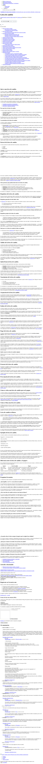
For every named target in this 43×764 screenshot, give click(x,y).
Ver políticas (5, 762)
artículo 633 (11, 321)
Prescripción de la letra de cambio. (9, 46)
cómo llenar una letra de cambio (23, 274)
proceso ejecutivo (38, 392)
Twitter (5, 575)
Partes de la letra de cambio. (8, 31)
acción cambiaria (15, 400)
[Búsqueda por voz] (14, 10)
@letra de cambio (18, 639)
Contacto (4, 757)
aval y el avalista (39, 328)
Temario (4, 756)
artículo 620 (12, 230)
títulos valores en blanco (29, 430)
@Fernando (17, 725)
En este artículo (3, 26)
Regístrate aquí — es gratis (5, 595)
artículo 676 (12, 178)
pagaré (1, 474)
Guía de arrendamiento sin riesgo (8, 562)
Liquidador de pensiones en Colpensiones (10, 104)
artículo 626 (16, 127)
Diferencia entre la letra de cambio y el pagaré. (11, 51)
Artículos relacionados (7, 64)
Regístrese (2, 620)
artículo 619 (17, 94)
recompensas (15, 591)
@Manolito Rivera (18, 700)
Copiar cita (2, 602)
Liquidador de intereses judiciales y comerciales (11, 559)
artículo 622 (11, 415)
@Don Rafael (19, 686)
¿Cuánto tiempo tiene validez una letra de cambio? (14, 56)
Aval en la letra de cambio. (7, 42)
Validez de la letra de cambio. (8, 37)
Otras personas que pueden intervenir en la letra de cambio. (15, 32)
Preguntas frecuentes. (6, 52)
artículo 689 (29, 294)
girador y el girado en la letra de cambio (13, 180)
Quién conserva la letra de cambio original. (12, 44)
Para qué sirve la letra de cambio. (11, 29)
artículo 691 (14, 334)
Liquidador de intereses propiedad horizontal (10, 105)
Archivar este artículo (4, 603)
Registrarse (7, 7)
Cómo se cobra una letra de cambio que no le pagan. (12, 47)
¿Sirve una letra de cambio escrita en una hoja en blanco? (15, 55)
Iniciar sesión (7, 6)
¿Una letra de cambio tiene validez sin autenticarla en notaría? (16, 54)
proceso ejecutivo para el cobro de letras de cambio (23, 399)
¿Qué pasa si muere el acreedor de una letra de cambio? (14, 61)
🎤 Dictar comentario (13, 618)
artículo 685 (29, 295)
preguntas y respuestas (22, 588)
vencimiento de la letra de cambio (21, 290)
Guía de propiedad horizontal (8, 560)
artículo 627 (40, 133)
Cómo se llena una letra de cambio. (9, 48)
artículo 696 (31, 348)
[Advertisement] (21, 79)
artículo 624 (8, 126)
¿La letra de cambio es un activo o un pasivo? (13, 62)
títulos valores (6, 96)
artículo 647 (37, 130)
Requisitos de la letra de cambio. (8, 33)
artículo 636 (13, 327)
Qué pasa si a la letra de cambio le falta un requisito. (14, 36)
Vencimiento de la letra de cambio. (9, 39)
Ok (1, 762)
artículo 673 (31, 279)
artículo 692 (39, 341)
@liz (18, 747)
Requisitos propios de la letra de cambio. (12, 35)
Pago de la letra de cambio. (7, 43)
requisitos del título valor (31, 207)
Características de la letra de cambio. (11, 30)
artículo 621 (3, 201)
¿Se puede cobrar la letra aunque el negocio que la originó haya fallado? (17, 60)
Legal (4, 758)
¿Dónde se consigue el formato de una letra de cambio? (14, 63)
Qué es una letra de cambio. (7, 28)
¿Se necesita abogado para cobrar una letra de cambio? (14, 59)
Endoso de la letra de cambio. (8, 41)
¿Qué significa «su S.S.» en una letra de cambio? (13, 53)
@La (16, 711)
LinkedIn (30, 575)
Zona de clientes (6, 759)
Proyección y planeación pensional (9, 106)
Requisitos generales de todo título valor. (12, 34)
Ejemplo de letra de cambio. (8, 50)
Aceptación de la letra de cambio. (8, 40)
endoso (34, 316)
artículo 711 (18, 472)
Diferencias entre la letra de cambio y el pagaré (11, 566)
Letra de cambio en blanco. (7, 49)
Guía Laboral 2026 (6, 561)
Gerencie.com (19, 17)
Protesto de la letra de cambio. (8, 45)
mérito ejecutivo (37, 102)
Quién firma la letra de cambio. (8, 38)
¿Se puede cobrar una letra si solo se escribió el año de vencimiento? (17, 58)
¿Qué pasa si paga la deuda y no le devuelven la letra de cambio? (14, 567)
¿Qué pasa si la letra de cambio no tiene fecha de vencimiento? (16, 57)
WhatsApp (22, 575)
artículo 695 (19, 338)
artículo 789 (32, 258)
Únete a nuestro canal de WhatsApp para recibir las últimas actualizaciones (15, 754)
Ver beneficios (3, 578)
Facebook (13, 575)
